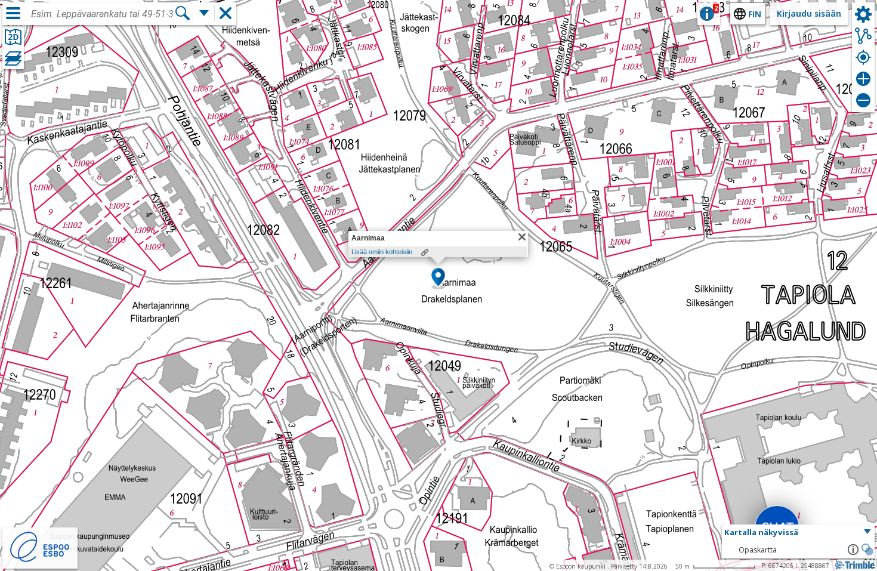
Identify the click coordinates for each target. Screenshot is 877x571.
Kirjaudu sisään (809, 13)
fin (754, 14)
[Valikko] (13, 13)
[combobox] (102, 14)
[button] (438, 278)
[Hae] (182, 13)
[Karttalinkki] (425, 252)
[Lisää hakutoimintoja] (204, 13)
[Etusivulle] (40, 560)
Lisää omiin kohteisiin (381, 251)
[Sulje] (522, 237)
